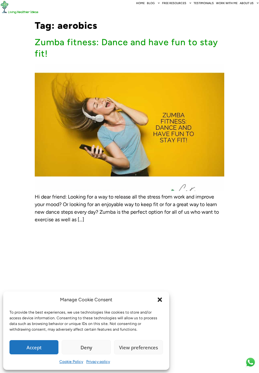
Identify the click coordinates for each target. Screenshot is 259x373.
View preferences (138, 347)
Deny (86, 347)
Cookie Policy (71, 361)
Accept (34, 347)
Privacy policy (98, 361)
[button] (160, 300)
